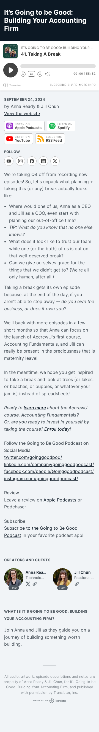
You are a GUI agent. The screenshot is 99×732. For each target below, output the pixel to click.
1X (31, 74)
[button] (58, 66)
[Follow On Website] (34, 583)
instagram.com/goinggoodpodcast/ (41, 478)
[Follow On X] (55, 161)
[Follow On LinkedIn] (43, 161)
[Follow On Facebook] (32, 161)
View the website (22, 113)
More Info (87, 84)
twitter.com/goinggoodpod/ (33, 457)
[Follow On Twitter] (28, 583)
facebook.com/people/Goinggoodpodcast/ (49, 471)
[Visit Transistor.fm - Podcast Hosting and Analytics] (12, 85)
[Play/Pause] (10, 51)
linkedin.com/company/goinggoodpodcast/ (49, 464)
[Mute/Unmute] (47, 74)
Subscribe (58, 84)
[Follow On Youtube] (8, 161)
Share (72, 84)
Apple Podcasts (59, 500)
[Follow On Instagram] (20, 161)
